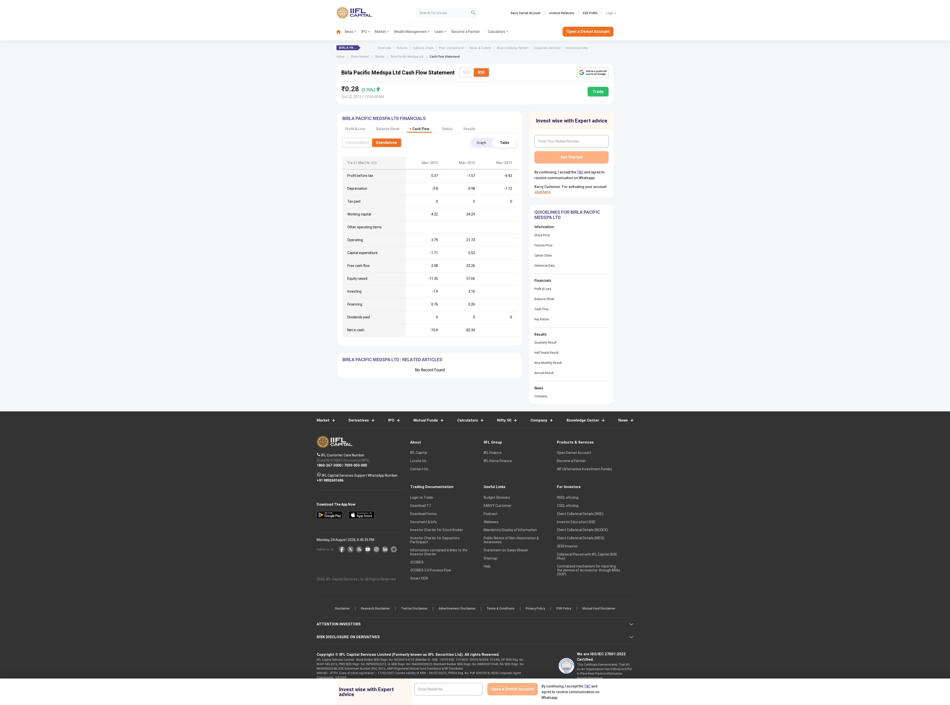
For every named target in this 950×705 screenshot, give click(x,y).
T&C (449, 385)
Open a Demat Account (440, 369)
